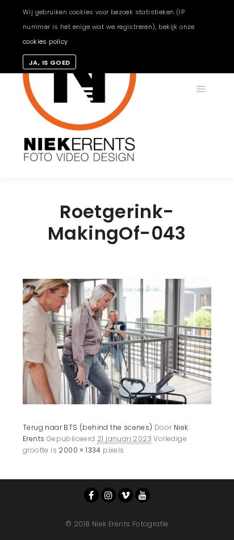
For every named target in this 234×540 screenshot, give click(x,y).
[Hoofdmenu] (201, 89)
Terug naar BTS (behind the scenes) (88, 427)
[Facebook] (91, 495)
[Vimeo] (125, 495)
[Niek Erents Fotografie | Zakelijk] (79, 89)
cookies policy (45, 41)
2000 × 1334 (79, 450)
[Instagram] (108, 495)
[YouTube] (142, 495)
